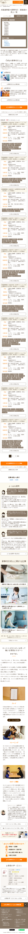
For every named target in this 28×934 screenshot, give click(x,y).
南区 (1, 6)
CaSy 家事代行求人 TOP (4, 5)
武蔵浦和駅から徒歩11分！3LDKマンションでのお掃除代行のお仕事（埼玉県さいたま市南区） (13, 389)
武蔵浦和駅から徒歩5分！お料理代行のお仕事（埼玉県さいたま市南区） (13, 190)
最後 (18, 456)
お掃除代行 (7, 43)
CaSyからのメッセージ (7, 914)
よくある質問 (5, 917)
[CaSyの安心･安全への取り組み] (14, 834)
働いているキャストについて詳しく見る (13, 828)
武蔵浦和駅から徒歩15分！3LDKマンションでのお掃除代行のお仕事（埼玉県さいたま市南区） (13, 123)
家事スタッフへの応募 (20, 921)
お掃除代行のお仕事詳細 (13, 84)
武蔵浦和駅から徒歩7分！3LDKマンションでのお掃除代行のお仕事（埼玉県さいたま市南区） (13, 219)
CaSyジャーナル (13, 640)
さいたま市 (24, 5)
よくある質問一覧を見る (13, 553)
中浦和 (16, 479)
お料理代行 (7, 45)
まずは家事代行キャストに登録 (14, 107)
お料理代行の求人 (6, 925)
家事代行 (6, 42)
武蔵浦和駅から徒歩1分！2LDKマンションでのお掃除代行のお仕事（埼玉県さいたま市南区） (13, 354)
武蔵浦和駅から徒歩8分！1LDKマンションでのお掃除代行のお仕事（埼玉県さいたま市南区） (13, 158)
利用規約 (18, 926)
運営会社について (19, 922)
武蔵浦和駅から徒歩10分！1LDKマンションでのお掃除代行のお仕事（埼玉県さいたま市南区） (13, 319)
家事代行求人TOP (13, 114)
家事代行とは (18, 909)
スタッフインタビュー (6, 916)
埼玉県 (21, 5)
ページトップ (25, 904)
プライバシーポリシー (20, 924)
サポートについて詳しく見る (13, 824)
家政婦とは (19, 915)
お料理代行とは (20, 912)
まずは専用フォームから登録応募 (12, 904)
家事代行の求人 (6, 922)
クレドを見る (15, 720)
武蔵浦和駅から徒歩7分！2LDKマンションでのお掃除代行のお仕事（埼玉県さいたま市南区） (13, 250)
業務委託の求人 (5, 912)
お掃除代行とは (20, 911)
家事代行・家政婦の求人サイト (5, 0)
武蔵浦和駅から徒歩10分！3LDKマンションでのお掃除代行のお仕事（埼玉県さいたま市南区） (13, 285)
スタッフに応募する (17, 2)
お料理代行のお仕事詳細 (13, 100)
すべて (6, 40)
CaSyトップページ (6, 909)
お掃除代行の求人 (6, 923)
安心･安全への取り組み (21, 919)
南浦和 (11, 479)
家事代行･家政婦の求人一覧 (13, 5)
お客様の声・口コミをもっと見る (13, 898)
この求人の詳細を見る (14, 153)
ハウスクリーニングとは (21, 913)
